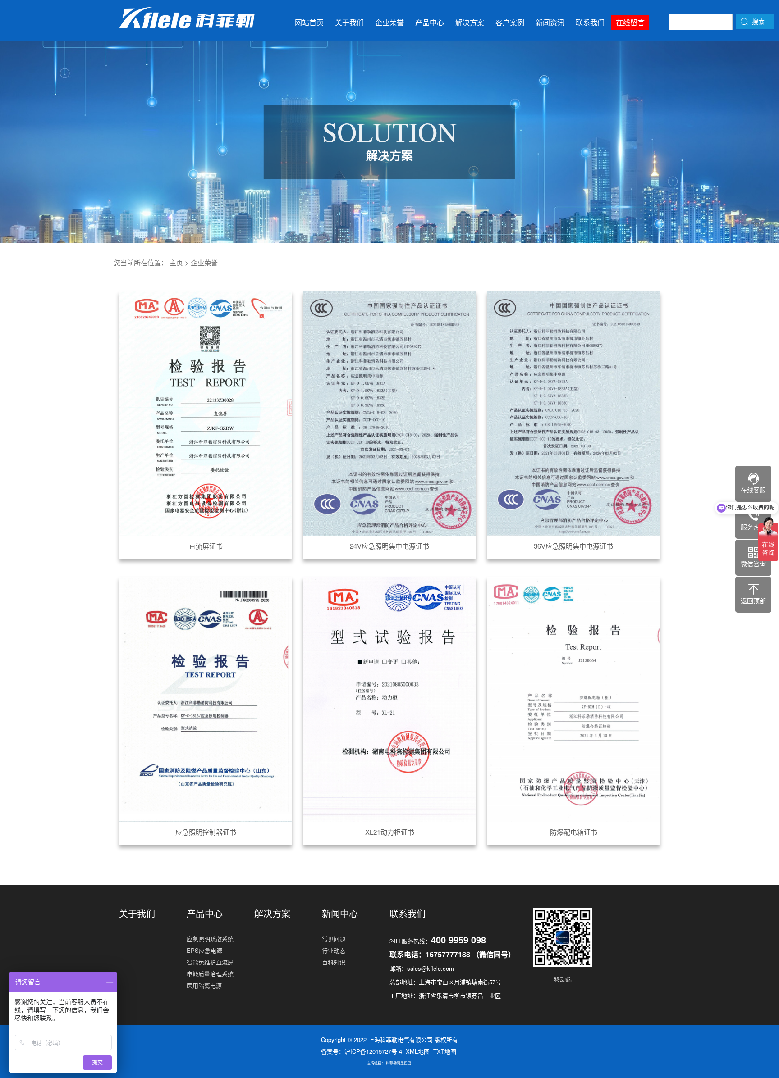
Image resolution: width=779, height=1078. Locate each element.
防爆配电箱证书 (573, 832)
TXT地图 (444, 1051)
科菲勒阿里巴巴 (398, 1062)
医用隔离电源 (204, 985)
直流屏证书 (206, 545)
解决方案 (469, 22)
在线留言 (630, 22)
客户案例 (509, 22)
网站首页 (309, 22)
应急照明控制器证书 (205, 832)
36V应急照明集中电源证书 (573, 545)
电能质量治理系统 (210, 973)
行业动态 (333, 950)
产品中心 (429, 22)
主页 (176, 262)
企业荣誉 (389, 22)
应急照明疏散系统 (210, 938)
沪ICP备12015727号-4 (373, 1051)
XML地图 (418, 1051)
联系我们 (590, 22)
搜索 (758, 21)
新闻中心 (340, 913)
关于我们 (349, 22)
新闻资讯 (550, 22)
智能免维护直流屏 (210, 962)
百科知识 (333, 962)
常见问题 (333, 938)
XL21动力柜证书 (389, 832)
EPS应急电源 (204, 950)
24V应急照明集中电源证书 (389, 545)
